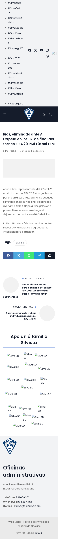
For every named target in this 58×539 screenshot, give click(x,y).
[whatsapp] (47, 56)
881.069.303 (23, 497)
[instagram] (47, 50)
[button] (13, 52)
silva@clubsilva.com (28, 506)
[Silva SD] (29, 114)
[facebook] (29, 50)
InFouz (38, 533)
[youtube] (41, 50)
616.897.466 (25, 502)
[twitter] (35, 50)
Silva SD (20, 242)
